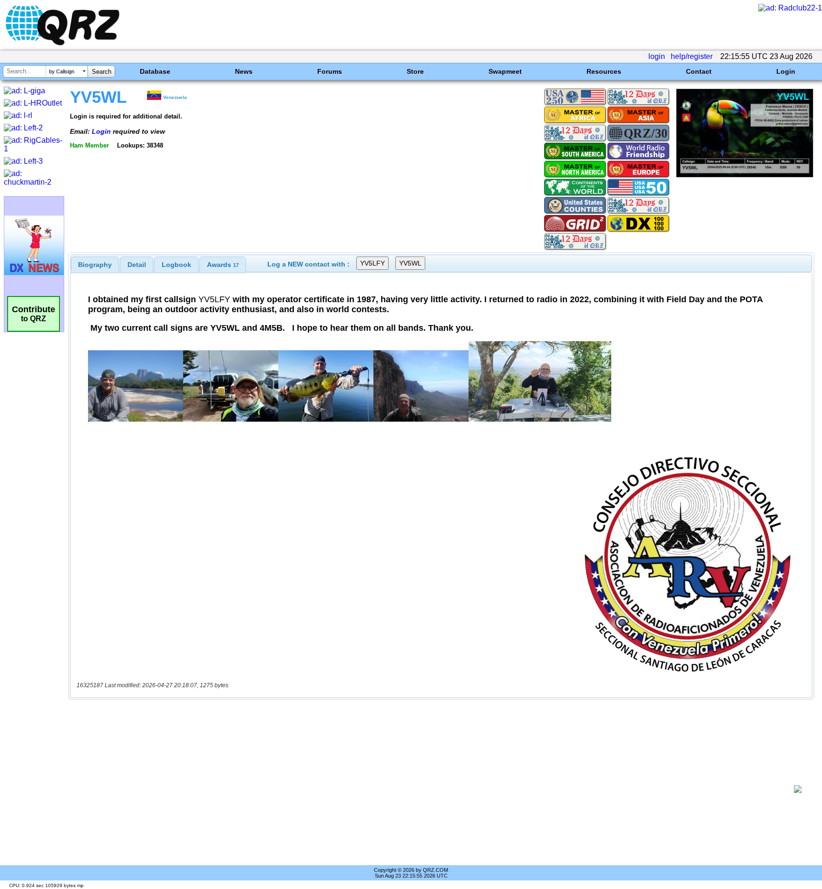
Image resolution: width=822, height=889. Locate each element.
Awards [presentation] (223, 264)
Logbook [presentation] (176, 264)
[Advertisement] (432, 789)
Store (415, 71)
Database (155, 71)
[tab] (95, 265)
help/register (692, 56)
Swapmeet (505, 71)
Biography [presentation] (95, 264)
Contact (699, 71)
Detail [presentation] (136, 264)
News (244, 71)
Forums (329, 71)
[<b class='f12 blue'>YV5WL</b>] (744, 175)
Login (785, 71)
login (656, 56)
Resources (604, 71)
